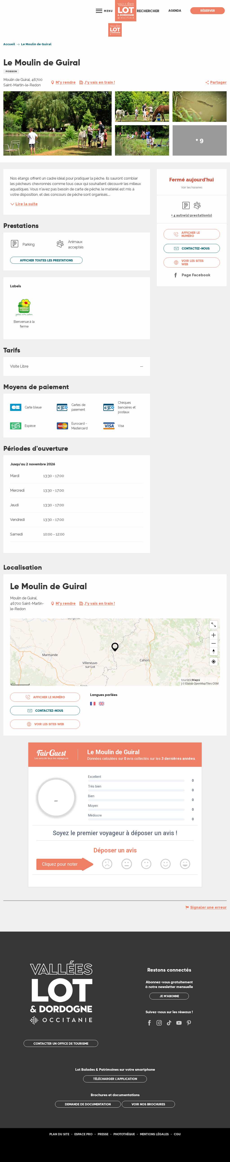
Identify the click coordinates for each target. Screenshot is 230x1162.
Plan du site (59, 1134)
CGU (177, 1134)
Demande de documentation (88, 1104)
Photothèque (124, 1134)
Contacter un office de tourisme (60, 1044)
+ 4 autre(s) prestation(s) (191, 215)
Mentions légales (154, 1134)
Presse (103, 1134)
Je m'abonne (169, 996)
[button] (148, 11)
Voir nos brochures (148, 1104)
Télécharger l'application (115, 1079)
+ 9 (199, 140)
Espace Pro (83, 1134)
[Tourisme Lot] (125, 10)
